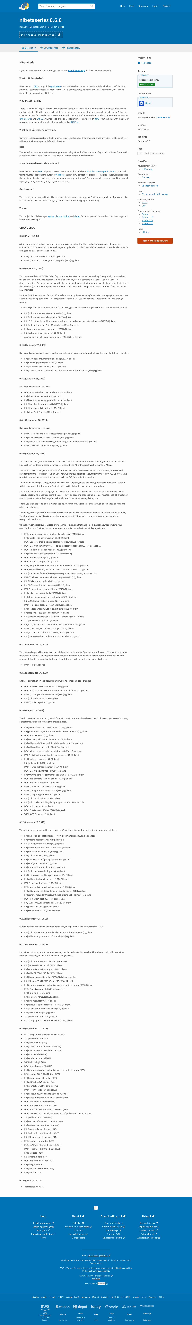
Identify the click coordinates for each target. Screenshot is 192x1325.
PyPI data (143, 75)
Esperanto (152, 1297)
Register (166, 6)
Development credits (112, 1237)
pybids (66, 216)
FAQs (43, 1237)
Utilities (145, 232)
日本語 (60, 1297)
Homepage (146, 62)
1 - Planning (147, 169)
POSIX (144, 202)
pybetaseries (26, 118)
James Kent (161, 117)
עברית (144, 1297)
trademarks (122, 1268)
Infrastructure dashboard (77, 1226)
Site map (96, 1278)
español (44, 1297)
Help (122, 6)
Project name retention (42, 1234)
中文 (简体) (114, 1297)
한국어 (161, 1297)
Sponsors (143, 6)
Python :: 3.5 (147, 217)
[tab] (28, 48)
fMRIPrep (74, 122)
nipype (51, 216)
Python (145, 214)
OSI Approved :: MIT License (155, 194)
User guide (42, 1230)
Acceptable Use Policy (147, 1237)
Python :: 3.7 (147, 223)
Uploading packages (42, 1226)
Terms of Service (147, 1223)
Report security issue (149, 1226)
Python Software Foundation (94, 1270)
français (52, 1297)
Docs (131, 6)
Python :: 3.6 (147, 220)
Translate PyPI (112, 1230)
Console (145, 177)
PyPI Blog (77, 1223)
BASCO (40, 118)
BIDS (36, 86)
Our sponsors (78, 1237)
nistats (77, 216)
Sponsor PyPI (113, 1234)
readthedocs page (76, 70)
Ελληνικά (95, 1297)
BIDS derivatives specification (100, 171)
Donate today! (96, 1263)
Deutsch (104, 1297)
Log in (155, 6)
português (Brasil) (72, 1297)
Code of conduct (147, 1230)
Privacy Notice (147, 1234)
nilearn (58, 216)
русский (136, 1297)
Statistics (78, 1230)
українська (85, 1297)
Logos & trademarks (78, 1234)
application (55, 86)
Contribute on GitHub (112, 1226)
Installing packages (42, 1223)
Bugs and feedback (114, 1223)
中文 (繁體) (125, 1297)
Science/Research (150, 185)
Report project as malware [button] (155, 240)
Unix (144, 205)
